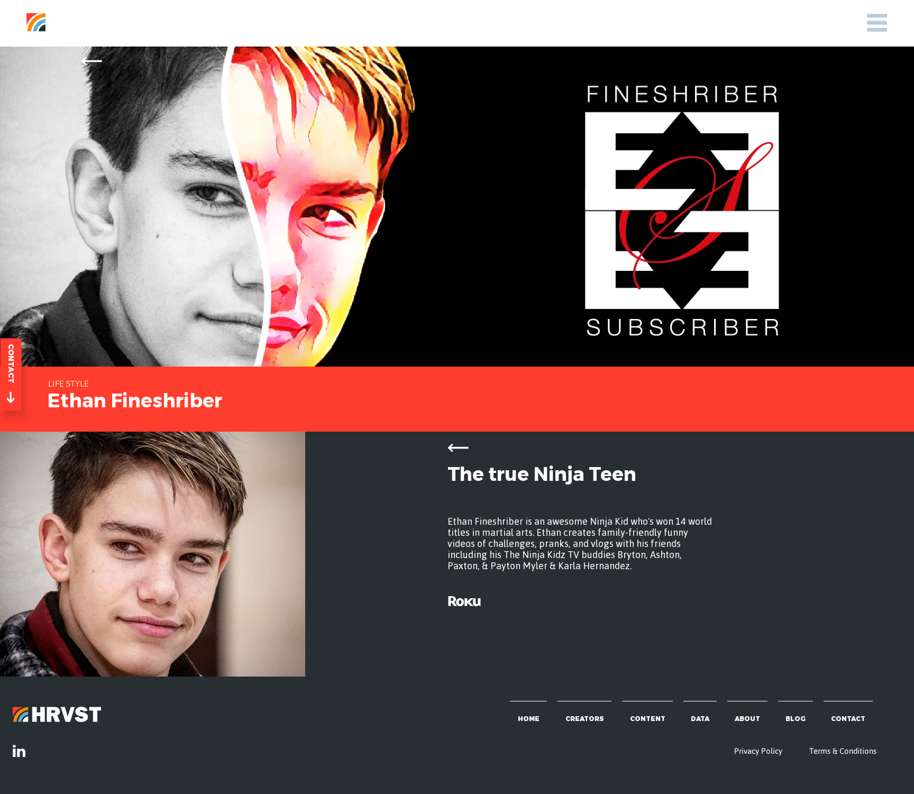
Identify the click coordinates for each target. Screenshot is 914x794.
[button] (877, 23)
